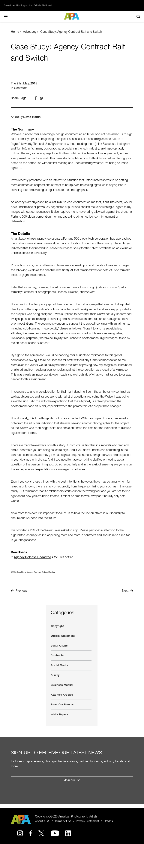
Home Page (72, 16)
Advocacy (29, 32)
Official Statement (63, 636)
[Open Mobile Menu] (9, 16)
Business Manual (62, 685)
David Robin (31, 117)
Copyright (57, 626)
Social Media (59, 665)
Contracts (20, 88)
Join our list (72, 780)
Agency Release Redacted (32, 557)
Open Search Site (138, 16)
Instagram (20, 833)
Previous (21, 591)
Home (15, 32)
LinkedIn (68, 833)
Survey (55, 675)
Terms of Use (63, 821)
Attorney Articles (62, 695)
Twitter (42, 98)
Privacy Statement (87, 821)
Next (125, 591)
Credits (108, 821)
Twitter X (41, 833)
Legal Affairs (59, 646)
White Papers (59, 714)
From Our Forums (62, 705)
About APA (42, 821)
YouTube (55, 833)
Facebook (36, 98)
